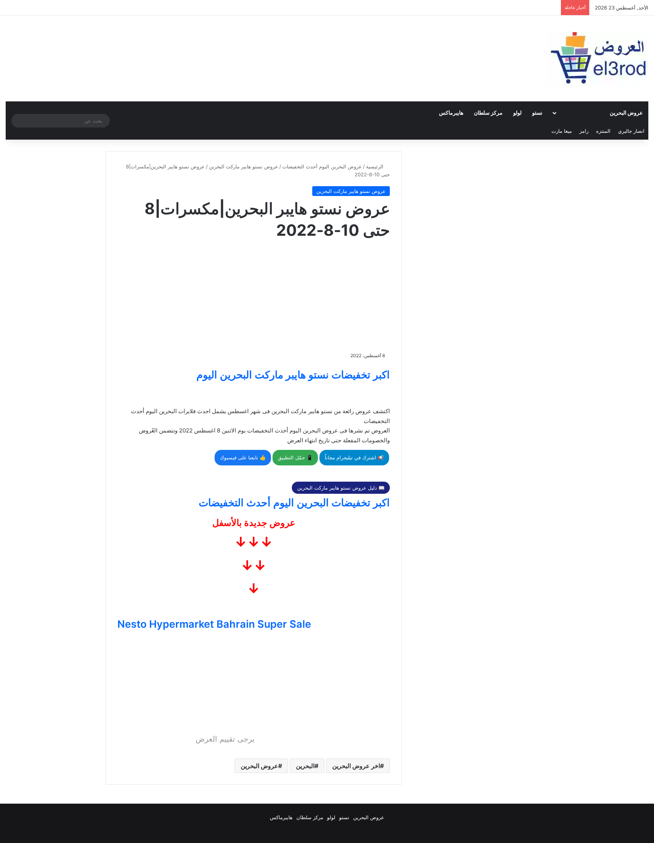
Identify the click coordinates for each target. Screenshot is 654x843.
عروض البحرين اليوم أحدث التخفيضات (322, 166)
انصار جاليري (631, 131)
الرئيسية (375, 166)
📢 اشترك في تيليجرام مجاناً (354, 457)
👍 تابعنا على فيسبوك (243, 457)
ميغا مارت (561, 131)
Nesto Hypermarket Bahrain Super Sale (214, 624)
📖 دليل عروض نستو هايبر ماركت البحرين (341, 488)
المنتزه (603, 131)
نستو (537, 112)
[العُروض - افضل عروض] (597, 58)
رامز (584, 131)
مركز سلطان (488, 112)
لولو (517, 112)
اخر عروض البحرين (356, 766)
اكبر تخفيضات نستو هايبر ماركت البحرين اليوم (293, 375)
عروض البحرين (626, 112)
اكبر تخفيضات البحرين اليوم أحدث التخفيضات (294, 502)
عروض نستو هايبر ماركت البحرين (243, 166)
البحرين (305, 766)
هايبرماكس (451, 112)
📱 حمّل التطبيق (295, 457)
